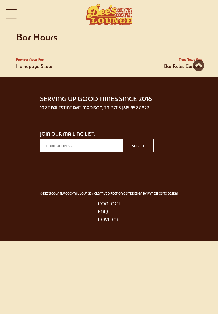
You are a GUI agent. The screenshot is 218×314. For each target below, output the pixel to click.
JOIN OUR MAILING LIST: (67, 134)
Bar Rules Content (183, 66)
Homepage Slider (34, 66)
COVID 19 (108, 219)
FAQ (103, 211)
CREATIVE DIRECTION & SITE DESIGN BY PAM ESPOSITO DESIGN (136, 193)
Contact (109, 203)
